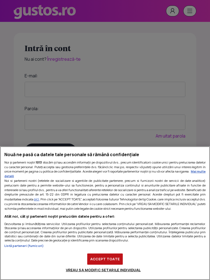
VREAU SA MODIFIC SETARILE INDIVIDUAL (103, 269)
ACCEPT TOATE (105, 258)
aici (36, 199)
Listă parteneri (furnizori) (24, 246)
